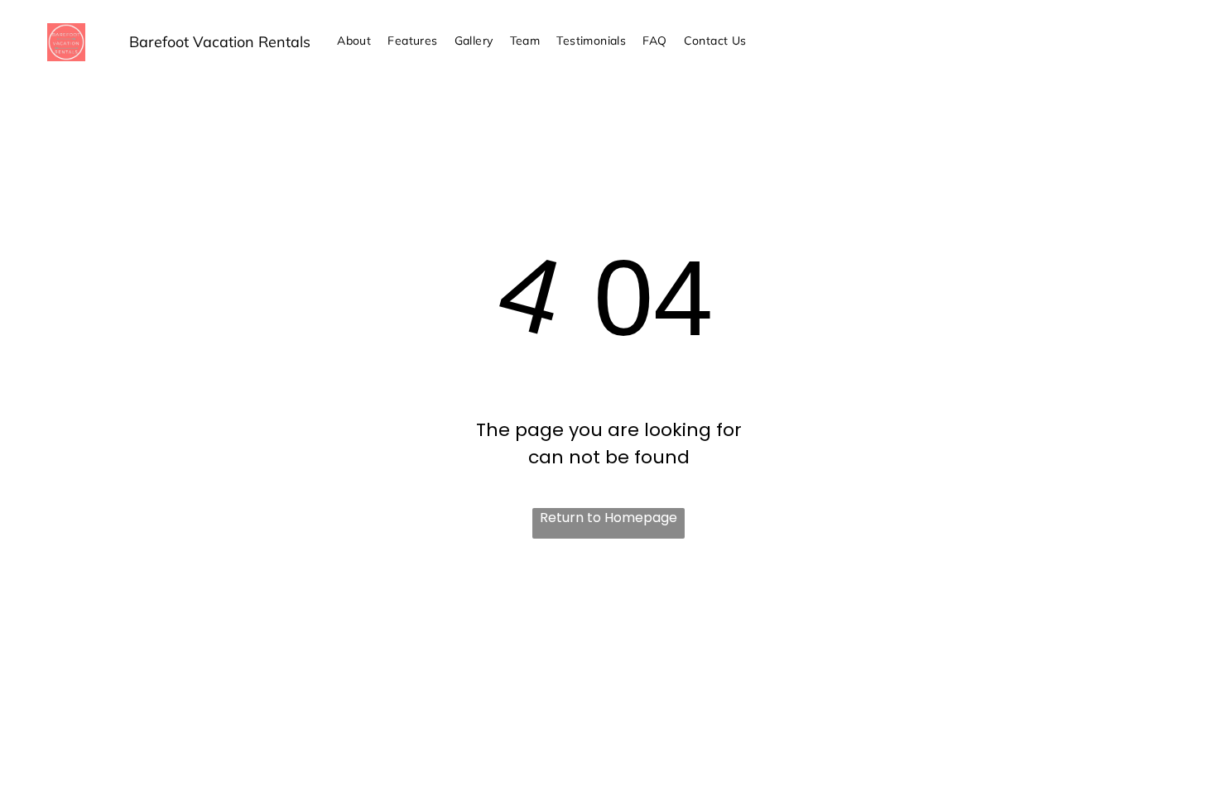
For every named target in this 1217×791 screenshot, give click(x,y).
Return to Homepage (608, 517)
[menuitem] (354, 41)
